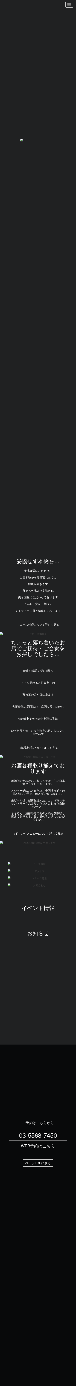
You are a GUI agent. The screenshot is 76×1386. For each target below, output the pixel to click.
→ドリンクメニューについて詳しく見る (38, 833)
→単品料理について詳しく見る (38, 748)
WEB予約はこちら (38, 1146)
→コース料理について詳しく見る (38, 625)
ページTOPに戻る (38, 1162)
